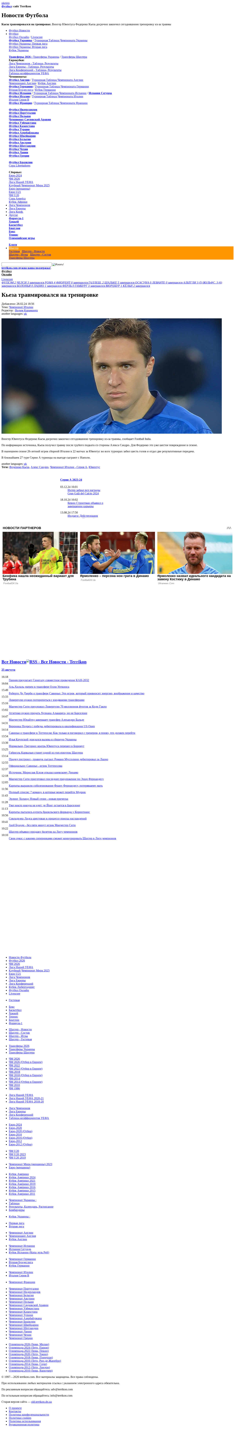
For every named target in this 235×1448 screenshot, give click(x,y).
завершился (23, 282)
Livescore (37, 37)
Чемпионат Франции (22, 1282)
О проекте (15, 1408)
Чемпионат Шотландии (23, 1328)
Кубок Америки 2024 (22, 1177)
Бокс (12, 231)
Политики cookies (20, 1417)
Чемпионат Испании (22, 1245)
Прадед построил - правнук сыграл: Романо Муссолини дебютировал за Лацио (58, 759)
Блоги (13, 244)
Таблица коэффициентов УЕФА (29, 73)
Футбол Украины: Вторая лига (28, 47)
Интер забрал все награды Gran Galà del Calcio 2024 (84, 492)
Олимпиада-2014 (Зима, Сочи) (28, 1364)
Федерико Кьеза (19, 467)
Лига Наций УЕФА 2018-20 (26, 1101)
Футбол (6, 6)
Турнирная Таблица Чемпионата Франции (61, 103)
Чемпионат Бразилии (22, 1321)
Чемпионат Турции (21, 1315)
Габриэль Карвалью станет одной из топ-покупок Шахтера (46, 752)
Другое (13, 215)
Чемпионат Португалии (24, 1288)
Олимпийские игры (22, 238)
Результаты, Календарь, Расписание (31, 1206)
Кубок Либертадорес (22, 987)
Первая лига (16, 1223)
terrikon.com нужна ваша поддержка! (26, 267)
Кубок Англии (47, 83)
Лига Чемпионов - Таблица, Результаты (33, 63)
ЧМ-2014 (14, 1078)
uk (2, 3)
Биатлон (14, 228)
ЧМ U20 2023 (17, 1154)
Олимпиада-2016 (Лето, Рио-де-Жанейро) (35, 1360)
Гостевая (14, 251)
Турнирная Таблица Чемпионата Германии (62, 86)
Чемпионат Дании (20, 1331)
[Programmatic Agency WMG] (3, 1432)
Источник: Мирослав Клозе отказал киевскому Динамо (43, 772)
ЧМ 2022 (14, 1065)
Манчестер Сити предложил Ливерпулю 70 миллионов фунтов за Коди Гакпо (58, 706)
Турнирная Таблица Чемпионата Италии (57, 96)
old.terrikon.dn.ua (41, 1401)
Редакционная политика (24, 1424)
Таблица (14, 1203)
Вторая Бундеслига (21, 89)
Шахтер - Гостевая (20, 1039)
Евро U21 (15, 191)
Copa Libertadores (19, 165)
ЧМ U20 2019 (17, 1157)
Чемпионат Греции (21, 1338)
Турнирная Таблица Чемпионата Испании (59, 93)
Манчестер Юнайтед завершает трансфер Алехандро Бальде (46, 719)
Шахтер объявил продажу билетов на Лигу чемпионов (43, 831)
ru (8, 3)
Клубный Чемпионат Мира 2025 (29, 185)
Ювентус (94, 467)
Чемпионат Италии (21, 307)
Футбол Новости (19, 30)
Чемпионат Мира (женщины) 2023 (30, 1164)
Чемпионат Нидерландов (24, 1291)
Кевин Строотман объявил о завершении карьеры (85, 504)
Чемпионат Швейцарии (24, 1324)
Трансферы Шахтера (74, 56)
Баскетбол (16, 224)
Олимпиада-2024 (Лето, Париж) (29, 1347)
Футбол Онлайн (19, 37)
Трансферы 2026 (19, 1045)
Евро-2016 (15, 1134)
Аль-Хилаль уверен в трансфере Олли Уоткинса (39, 686)
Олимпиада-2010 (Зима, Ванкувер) (31, 1370)
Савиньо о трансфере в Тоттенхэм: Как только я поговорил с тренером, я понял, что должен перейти (72, 732)
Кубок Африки (18, 201)
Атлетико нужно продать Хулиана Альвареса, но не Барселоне (48, 713)
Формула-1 (16, 218)
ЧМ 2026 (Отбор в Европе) (25, 1062)
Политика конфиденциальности (29, 1414)
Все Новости (13, 661)
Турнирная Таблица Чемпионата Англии (57, 79)
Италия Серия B (19, 99)
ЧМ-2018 (14, 1071)
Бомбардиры (17, 1209)
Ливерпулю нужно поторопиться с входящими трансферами (46, 699)
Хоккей (14, 221)
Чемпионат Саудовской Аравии (28, 1305)
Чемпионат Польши (21, 1301)
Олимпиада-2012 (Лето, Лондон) (29, 1367)
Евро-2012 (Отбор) (20, 1144)
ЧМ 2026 (14, 178)
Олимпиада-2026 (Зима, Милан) (29, 1344)
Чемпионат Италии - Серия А (68, 467)
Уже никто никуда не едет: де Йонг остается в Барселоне (44, 805)
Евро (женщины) (19, 188)
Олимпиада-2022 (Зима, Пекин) (29, 1350)
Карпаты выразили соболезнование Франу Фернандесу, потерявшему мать (56, 785)
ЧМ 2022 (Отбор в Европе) (25, 1068)
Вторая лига (16, 1226)
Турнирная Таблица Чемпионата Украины (60, 40)
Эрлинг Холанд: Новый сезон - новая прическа (38, 798)
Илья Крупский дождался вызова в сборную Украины (43, 739)
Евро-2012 (15, 1141)
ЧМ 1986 (14, 1088)
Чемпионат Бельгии (21, 1295)
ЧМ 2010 (14, 1085)
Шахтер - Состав (40, 254)
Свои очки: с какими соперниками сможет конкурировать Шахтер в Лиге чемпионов (62, 838)
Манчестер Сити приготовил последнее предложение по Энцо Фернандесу (56, 779)
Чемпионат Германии (22, 1259)
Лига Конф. (16, 211)
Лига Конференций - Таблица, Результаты (35, 70)
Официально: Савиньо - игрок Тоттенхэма (35, 765)
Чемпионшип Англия (22, 83)
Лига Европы (17, 208)
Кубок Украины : (19, 1216)
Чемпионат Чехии (20, 1334)
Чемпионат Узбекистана (24, 1308)
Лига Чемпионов (19, 205)
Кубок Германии (45, 89)
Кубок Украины (19, 50)
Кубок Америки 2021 (22, 1180)
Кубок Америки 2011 (22, 1193)
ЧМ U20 (14, 195)
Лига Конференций (21, 983)
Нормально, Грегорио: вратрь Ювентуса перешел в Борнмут (46, 746)
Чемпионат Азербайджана (25, 1318)
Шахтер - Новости (33, 251)
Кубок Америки (19, 1174)
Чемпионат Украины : (22, 1200)
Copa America (17, 198)
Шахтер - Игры (18, 254)
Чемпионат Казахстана (23, 1311)
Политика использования (25, 1421)
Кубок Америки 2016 (22, 1187)
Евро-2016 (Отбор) (20, 1137)
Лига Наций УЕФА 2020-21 (26, 1098)
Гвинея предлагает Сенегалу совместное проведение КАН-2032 (49, 680)
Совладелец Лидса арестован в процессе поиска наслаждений (48, 818)
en (5, 3)
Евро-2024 (15, 175)
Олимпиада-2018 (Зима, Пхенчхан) (31, 1357)
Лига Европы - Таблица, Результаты (31, 66)
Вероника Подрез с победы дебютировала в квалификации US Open (52, 726)
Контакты (15, 1411)
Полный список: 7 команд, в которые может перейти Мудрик (47, 792)
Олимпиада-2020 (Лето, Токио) (28, 1354)
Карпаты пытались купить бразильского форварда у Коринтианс (49, 812)
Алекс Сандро (39, 467)
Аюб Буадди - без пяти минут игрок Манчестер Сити (42, 825)
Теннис (13, 234)
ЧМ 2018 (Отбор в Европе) (25, 1075)
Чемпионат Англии (21, 1232)
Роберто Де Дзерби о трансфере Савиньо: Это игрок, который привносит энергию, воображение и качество (76, 693)
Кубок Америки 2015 (22, 1190)
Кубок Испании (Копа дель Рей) (29, 1252)
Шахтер (14, 248)
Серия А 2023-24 (71, 479)
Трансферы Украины (46, 56)
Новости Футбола (20, 957)
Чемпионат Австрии (22, 1298)
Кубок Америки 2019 (22, 1183)
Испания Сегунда (20, 1249)
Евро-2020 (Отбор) (20, 1131)
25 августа (8, 669)
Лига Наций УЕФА (21, 182)
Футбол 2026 (17, 960)
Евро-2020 (15, 1127)
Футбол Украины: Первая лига (28, 43)
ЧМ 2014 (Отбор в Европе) (25, 1081)
